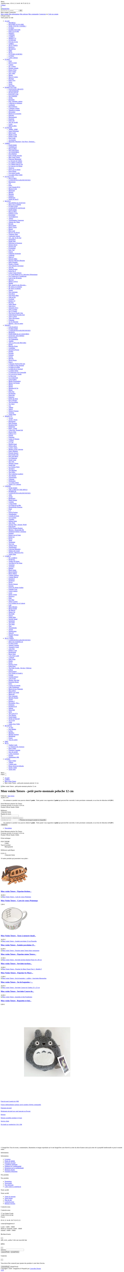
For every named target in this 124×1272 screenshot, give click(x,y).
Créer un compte (53, 14)
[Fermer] (5, 773)
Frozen (11, 357)
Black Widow (13, 573)
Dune (10, 509)
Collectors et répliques (15, 103)
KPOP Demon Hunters (16, 528)
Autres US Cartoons (15, 484)
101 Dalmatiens (13, 339)
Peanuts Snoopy (13, 453)
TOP (2, 1270)
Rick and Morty (13, 456)
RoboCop (12, 537)
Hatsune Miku (13, 259)
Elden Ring (12, 666)
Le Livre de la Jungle (15, 374)
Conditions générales (11, 1164)
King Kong (12, 526)
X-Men (11, 636)
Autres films (12, 414)
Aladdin (11, 341)
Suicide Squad (13, 619)
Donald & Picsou (14, 350)
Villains (11, 407)
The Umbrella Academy (16, 474)
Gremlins (11, 519)
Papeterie (11, 119)
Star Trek (11, 461)
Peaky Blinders (13, 451)
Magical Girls (13, 189)
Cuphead (11, 657)
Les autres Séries (14, 482)
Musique (11, 78)
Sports (10, 84)
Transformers (13, 477)
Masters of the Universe (16, 449)
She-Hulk (11, 614)
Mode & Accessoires (15, 113)
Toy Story (12, 404)
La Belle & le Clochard (16, 369)
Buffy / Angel (13, 428)
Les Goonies (12, 517)
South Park (12, 465)
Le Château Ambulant (15, 162)
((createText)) (15, 1252)
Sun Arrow (11, 796)
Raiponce (11, 397)
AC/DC (11, 727)
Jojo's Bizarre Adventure (16, 266)
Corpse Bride (13, 503)
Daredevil (12, 579)
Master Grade (13, 134)
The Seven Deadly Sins (16, 313)
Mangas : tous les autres (16, 323)
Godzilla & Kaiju (14, 516)
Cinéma (11, 64)
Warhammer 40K (14, 757)
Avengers (11, 566)
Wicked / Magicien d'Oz (16, 552)
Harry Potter (12, 71)
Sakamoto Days (13, 308)
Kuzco (11, 362)
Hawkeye (11, 596)
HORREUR (12, 491)
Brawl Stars (12, 654)
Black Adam (12, 570)
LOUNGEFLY (13, 327)
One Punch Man (14, 295)
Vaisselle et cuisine (14, 110)
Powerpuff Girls (13, 454)
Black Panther (13, 572)
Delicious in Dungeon (15, 243)
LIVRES (11, 56)
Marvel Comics (13, 77)
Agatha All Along (14, 561)
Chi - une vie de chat (15, 238)
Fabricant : (4, 796)
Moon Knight (13, 608)
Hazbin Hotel (13, 444)
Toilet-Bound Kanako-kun (17, 315)
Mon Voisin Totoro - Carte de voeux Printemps (19, 901)
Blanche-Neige (13, 346)
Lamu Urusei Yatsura (15, 273)
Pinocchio (12, 395)
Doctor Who (12, 432)
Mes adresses (24, 14)
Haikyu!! (11, 257)
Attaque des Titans (14, 222)
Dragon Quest (13, 664)
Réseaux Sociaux (10, 1203)
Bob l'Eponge (13, 423)
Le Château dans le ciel (16, 164)
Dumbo (11, 351)
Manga (11, 75)
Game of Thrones (14, 439)
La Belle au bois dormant (16, 365)
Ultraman (11, 320)
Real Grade (12, 138)
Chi (10, 183)
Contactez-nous (9, 1202)
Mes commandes (33, 14)
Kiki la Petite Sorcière (15, 155)
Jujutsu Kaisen (13, 269)
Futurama (11, 437)
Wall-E (11, 409)
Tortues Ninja (13, 545)
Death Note (12, 241)
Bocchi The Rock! (14, 232)
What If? (11, 633)
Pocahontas (12, 393)
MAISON (12, 332)
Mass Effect (12, 691)
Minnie (11, 385)
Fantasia (11, 355)
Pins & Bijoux (13, 106)
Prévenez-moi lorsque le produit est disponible (33, 820)
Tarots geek (12, 769)
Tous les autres (13, 740)
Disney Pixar (12, 70)
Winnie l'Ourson (14, 411)
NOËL (11, 98)
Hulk (10, 598)
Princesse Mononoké (15, 159)
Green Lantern (13, 591)
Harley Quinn (13, 594)
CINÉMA (12, 35)
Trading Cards (13, 745)
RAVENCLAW (13, 94)
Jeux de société (13, 122)
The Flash (12, 622)
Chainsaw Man (13, 234)
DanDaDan (12, 239)
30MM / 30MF (13, 129)
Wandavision (12, 631)
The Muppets (13, 470)
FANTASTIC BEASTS (16, 89)
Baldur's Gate (13, 650)
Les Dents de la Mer (15, 505)
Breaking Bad (13, 425)
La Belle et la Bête (14, 367)
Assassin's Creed (14, 647)
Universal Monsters (14, 549)
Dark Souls (12, 659)
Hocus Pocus (13, 360)
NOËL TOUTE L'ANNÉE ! (17, 26)
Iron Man (11, 600)
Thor (10, 626)
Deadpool (12, 580)
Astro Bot (12, 649)
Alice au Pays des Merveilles (17, 343)
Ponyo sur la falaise (14, 169)
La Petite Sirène (13, 371)
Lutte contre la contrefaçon (13, 1186)
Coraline (11, 502)
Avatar (11, 496)
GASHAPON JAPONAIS (17, 208)
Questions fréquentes (11, 1171)
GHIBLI (11, 43)
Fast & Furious (13, 512)
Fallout (11, 670)
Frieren (11, 252)
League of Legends (14, 685)
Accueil (7, 21)
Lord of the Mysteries (15, 278)
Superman (12, 621)
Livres (10, 124)
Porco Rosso (12, 171)
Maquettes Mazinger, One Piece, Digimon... (22, 141)
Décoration (12, 112)
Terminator (12, 542)
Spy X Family (13, 311)
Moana (11, 386)
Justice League (13, 601)
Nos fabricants (9, 1185)
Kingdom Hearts (14, 682)
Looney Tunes (13, 447)
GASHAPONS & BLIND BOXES (20, 180)
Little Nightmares (14, 687)
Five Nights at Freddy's (16, 673)
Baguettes (12, 99)
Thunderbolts (13, 628)
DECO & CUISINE (15, 204)
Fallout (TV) (12, 433)
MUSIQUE (12, 49)
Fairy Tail (11, 250)
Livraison (7, 1159)
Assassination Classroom (16, 220)
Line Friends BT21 (14, 187)
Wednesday (12, 481)
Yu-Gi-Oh (12, 720)
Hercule (11, 358)
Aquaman (12, 565)
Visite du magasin (10, 1196)
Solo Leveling (13, 309)
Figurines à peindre (14, 750)
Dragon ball (12, 246)
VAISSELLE (13, 147)
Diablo (11, 661)
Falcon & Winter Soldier (16, 587)
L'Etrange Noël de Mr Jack (17, 364)
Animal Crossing (14, 645)
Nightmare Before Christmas (17, 531)
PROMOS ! (12, 23)
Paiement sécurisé (10, 1163)
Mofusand (12, 190)
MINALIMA (13, 126)
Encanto (11, 353)
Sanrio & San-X (13, 199)
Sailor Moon (12, 304)
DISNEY (11, 33)
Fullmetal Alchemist (15, 253)
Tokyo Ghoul (13, 316)
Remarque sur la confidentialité (14, 1168)
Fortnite (11, 675)
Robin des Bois (13, 399)
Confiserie (12, 105)
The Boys (12, 468)
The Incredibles (13, 402)
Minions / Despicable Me (16, 530)
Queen (11, 738)
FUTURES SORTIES (15, 54)
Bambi (11, 344)
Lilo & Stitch (12, 379)
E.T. (10, 510)
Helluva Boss (13, 446)
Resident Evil (13, 706)
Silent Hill (12, 710)
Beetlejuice (12, 498)
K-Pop (11, 731)
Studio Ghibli (13, 768)
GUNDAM (12, 40)
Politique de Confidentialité (13, 1166)
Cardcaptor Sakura (14, 236)
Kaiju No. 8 (12, 271)
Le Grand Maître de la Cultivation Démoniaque (23, 274)
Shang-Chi (12, 612)
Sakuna (11, 708)
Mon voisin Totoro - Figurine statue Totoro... (18, 954)
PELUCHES (13, 148)
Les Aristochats (13, 378)
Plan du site (8, 1200)
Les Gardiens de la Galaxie (17, 603)
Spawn (11, 615)
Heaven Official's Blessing (17, 260)
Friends (11, 435)
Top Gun (11, 544)
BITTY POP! (13, 63)
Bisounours (12, 182)
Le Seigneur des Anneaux (16, 747)
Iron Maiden (12, 729)
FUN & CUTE (13, 42)
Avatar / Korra (13, 420)
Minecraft (11, 694)
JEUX (10, 52)
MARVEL (12, 559)
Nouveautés (8, 1183)
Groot (10, 593)
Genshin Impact (13, 677)
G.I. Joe (11, 442)
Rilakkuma (12, 197)
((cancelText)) (5, 1252)
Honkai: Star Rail (14, 680)
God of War (12, 678)
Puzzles (11, 755)
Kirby (10, 185)
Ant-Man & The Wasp (15, 563)
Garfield (11, 440)
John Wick (12, 523)
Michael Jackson (14, 734)
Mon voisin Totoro (14, 157)
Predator (11, 533)
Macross (11, 280)
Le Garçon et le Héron (15, 166)
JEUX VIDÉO (13, 45)
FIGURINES (13, 154)
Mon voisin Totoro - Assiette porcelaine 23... (18, 945)
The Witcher (12, 475)
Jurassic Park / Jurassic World (18, 524)
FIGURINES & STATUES (17, 203)
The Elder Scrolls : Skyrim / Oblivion (20, 668)
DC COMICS (13, 558)
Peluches (11, 115)
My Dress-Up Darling (15, 287)
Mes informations (14, 14)
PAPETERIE (13, 145)
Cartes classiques (14, 754)
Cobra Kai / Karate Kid (16, 430)
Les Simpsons (13, 458)
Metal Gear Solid (14, 692)
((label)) (3, 1250)
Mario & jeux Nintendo (16, 689)
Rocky (11, 538)
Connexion (42, 14)
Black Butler (12, 225)
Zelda (10, 722)
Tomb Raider (13, 717)
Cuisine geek (12, 764)
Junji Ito (11, 267)
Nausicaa (11, 168)
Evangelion (12, 248)
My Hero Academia (15, 288)
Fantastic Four (13, 589)
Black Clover (13, 227)
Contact (3, 5)
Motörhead (12, 736)
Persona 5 (12, 701)
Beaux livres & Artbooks (16, 766)
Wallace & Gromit (14, 551)
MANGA (12, 47)
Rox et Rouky (13, 400)
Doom (10, 663)
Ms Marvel (12, 610)
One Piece (12, 294)
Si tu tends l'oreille (14, 173)
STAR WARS (13, 488)
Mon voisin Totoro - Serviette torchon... (16, 964)
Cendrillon (12, 348)
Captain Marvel (13, 577)
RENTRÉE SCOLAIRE (16, 24)
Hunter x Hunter (14, 264)
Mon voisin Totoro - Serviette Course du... (17, 991)
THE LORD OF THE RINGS (18, 489)
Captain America (14, 575)
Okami (11, 699)
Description (8, 828)
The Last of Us (13, 713)
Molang (11, 192)
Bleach (11, 229)
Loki (10, 605)
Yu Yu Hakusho (13, 322)
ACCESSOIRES (14, 152)
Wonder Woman (14, 635)
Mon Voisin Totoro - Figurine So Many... (17, 973)
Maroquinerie (13, 117)
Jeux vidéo (12, 73)
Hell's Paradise (13, 262)
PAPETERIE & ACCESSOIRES (19, 334)
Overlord (11, 299)
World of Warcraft (14, 719)
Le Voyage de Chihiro (15, 161)
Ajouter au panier (6, 818)
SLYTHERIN (13, 96)
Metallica (11, 733)
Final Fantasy (13, 671)
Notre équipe (9, 1198)
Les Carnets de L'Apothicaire (17, 276)
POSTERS (12, 215)
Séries (10, 82)
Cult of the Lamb (14, 656)
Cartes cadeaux (13, 57)
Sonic (10, 712)
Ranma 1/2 (12, 301)
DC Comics (12, 66)
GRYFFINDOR (14, 91)
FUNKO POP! (13, 206)
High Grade (12, 133)
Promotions (8, 1181)
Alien (10, 495)
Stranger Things (13, 463)
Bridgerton (12, 426)
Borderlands (12, 652)
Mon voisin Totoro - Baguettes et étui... (16, 1001)
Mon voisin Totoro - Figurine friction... (16, 891)
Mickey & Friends (14, 383)
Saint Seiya (12, 306)
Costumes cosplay (14, 108)
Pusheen (11, 196)
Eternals (11, 586)
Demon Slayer (13, 245)
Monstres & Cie (13, 388)
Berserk (11, 224)
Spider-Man (12, 617)
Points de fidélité (10, 1161)
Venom (11, 629)
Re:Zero (11, 302)
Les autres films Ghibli (15, 175)
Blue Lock (12, 231)
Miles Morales (13, 607)
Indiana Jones (13, 521)
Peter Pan (11, 392)
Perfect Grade (13, 136)
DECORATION (14, 150)
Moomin (11, 194)
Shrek (10, 540)
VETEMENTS (13, 217)
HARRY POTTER (14, 30)
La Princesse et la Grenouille (17, 372)
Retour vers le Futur (15, 535)
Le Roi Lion (12, 376)
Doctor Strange (13, 584)
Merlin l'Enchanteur (15, 381)
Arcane (11, 418)
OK (21, 10)
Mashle (11, 283)
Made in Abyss (13, 281)
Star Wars (11, 85)
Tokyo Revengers (14, 318)
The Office (12, 472)
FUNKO (11, 28)
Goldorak (11, 255)
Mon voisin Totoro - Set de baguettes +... (17, 982)
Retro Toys (12, 80)
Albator (11, 218)
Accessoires (12, 140)
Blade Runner (13, 500)
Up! (10, 406)
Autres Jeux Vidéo (14, 724)
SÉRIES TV (12, 38)
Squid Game (12, 460)
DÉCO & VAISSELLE (16, 642)
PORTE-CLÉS (13, 213)
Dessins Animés (13, 68)
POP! (10, 61)
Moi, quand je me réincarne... (17, 285)
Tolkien (11, 762)
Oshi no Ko (12, 297)
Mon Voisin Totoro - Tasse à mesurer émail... (18, 936)
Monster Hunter (13, 698)
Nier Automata (13, 292)
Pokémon (11, 705)
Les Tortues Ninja (14, 467)
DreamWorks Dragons (15, 507)
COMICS (12, 37)
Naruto (11, 290)
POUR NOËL (13, 337)
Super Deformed (14, 131)
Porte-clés (12, 120)
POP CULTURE (14, 31)
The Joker (12, 624)
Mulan (10, 390)
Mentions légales (10, 1170)
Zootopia (11, 413)
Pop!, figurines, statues (15, 101)
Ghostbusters (12, 514)
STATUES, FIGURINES (16, 336)
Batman (11, 568)
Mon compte (5, 14)
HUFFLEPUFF (13, 92)
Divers (11, 582)
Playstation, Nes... (14, 703)
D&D (10, 50)
